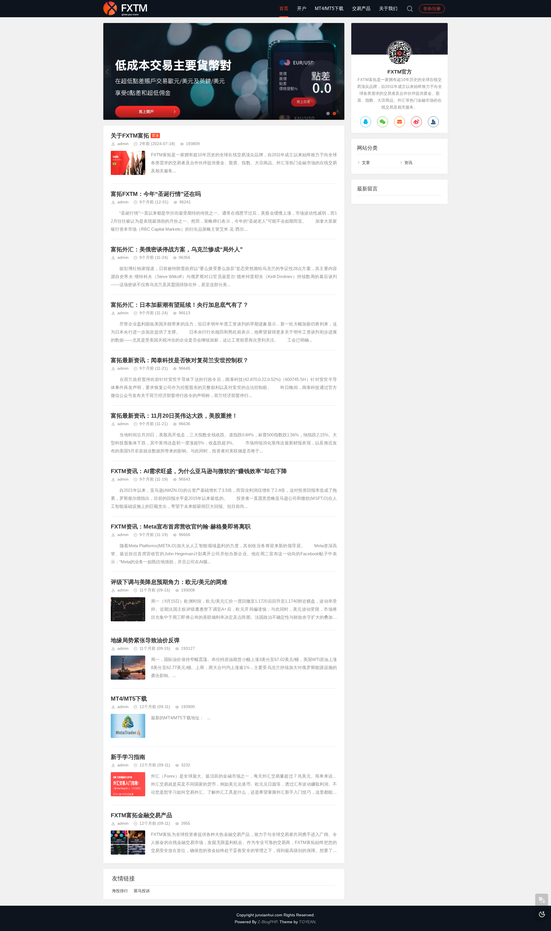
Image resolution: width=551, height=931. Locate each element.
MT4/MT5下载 (329, 8)
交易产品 (361, 8)
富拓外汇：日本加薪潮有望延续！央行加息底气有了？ (180, 305)
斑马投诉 (142, 890)
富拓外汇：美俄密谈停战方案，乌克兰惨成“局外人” (177, 249)
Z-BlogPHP (267, 922)
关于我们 (388, 8)
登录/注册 (432, 8)
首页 (283, 8)
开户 (301, 8)
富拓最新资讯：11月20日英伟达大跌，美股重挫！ (174, 416)
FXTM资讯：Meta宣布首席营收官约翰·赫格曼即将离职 (181, 526)
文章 (366, 162)
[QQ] (365, 121)
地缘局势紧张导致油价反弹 (145, 640)
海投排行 (120, 890)
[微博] (416, 121)
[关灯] (541, 914)
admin (123, 143)
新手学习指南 (128, 757)
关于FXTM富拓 (130, 135)
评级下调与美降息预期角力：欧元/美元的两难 (169, 582)
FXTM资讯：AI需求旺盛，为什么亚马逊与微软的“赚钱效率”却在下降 (199, 471)
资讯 (408, 162)
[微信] (382, 121)
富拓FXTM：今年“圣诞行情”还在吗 (156, 194)
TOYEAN (307, 922)
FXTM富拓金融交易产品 (141, 815)
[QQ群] (433, 121)
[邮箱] (399, 121)
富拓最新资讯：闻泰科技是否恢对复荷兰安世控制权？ (180, 360)
